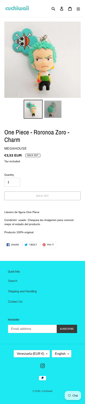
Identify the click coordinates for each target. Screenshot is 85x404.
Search (12, 280)
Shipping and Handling (22, 291)
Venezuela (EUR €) (30, 353)
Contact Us (15, 301)
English (60, 353)
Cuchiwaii (47, 391)
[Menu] (78, 8)
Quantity (9, 174)
